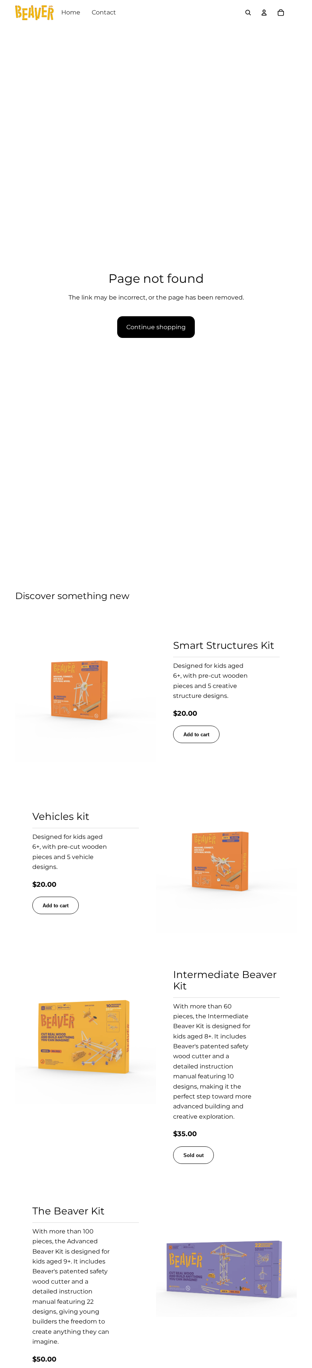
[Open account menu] (264, 12)
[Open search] (248, 12)
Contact (104, 12)
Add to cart (196, 734)
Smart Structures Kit (223, 645)
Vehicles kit (60, 816)
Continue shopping (156, 327)
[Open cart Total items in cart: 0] (280, 12)
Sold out (193, 1155)
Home (70, 12)
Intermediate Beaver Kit (225, 980)
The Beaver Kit (68, 1211)
